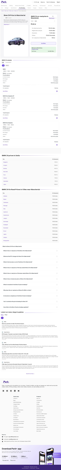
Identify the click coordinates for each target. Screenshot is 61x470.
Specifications (14, 7)
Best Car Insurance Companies (42, 427)
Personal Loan (39, 411)
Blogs (14, 400)
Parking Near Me (39, 406)
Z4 (2, 7)
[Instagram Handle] (3, 390)
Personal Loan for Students (41, 425)
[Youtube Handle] (18, 390)
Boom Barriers (16, 419)
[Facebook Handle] (7, 390)
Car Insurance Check (40, 419)
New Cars (6, 10)
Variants (29, 7)
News (46, 7)
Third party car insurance (41, 421)
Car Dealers (15, 417)
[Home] (4, 2)
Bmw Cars (11, 10)
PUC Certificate (16, 429)
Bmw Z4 (16, 10)
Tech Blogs (15, 406)
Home (2, 10)
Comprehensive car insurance (18, 421)
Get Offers (43, 43)
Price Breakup (22, 7)
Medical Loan (15, 425)
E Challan (38, 402)
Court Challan (15, 431)
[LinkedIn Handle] (14, 390)
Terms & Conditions (25, 468)
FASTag (38, 404)
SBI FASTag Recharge (17, 402)
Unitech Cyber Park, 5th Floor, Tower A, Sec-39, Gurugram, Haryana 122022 (17, 441)
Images (34, 7)
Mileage (6, 7)
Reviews (40, 7)
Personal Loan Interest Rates (18, 423)
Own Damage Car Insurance (18, 427)
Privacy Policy (32, 468)
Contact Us (15, 398)
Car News (15, 413)
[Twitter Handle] (11, 390)
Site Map (37, 468)
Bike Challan (39, 431)
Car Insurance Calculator (41, 417)
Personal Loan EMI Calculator (42, 413)
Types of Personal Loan (41, 423)
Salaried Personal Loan (41, 429)
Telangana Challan (16, 404)
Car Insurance (39, 400)
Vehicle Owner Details (40, 415)
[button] (57, 91)
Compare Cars (16, 415)
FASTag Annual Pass (16, 411)
